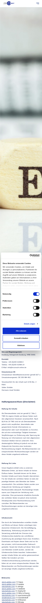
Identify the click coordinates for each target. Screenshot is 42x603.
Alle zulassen (21, 331)
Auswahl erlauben (21, 338)
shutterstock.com (8, 598)
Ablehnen (21, 345)
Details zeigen (29, 324)
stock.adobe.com (8, 582)
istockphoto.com (8, 587)
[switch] (36, 301)
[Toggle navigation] (37, 3)
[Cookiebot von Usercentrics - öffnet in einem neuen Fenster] (29, 255)
